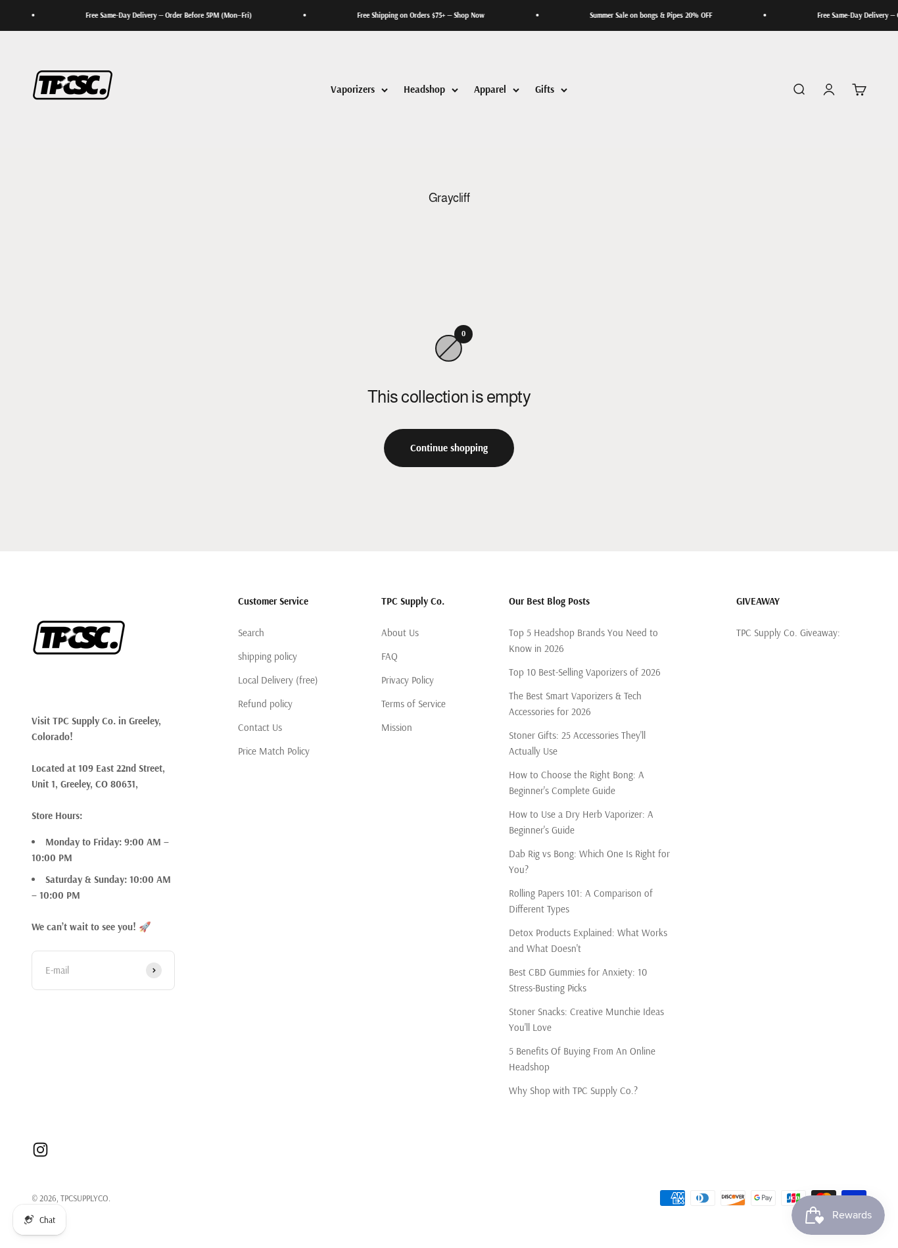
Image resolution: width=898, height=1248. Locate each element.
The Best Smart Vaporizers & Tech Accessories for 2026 (575, 703)
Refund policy (265, 703)
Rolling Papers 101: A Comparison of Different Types (581, 901)
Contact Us (260, 727)
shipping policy (267, 656)
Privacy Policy (407, 680)
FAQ (389, 656)
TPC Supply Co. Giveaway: (788, 632)
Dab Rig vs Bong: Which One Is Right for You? (589, 861)
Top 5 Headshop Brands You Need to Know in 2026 (583, 640)
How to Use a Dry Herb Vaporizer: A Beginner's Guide (581, 822)
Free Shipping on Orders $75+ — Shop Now (404, 15)
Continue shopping (449, 447)
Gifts (544, 89)
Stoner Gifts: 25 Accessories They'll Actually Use (577, 743)
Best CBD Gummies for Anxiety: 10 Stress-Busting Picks (578, 980)
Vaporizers (353, 89)
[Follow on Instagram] (40, 1150)
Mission (396, 727)
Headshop (424, 89)
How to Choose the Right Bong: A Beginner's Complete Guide (576, 782)
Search (251, 632)
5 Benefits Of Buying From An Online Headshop (582, 1059)
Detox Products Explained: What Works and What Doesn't (588, 940)
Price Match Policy (274, 751)
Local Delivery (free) (278, 680)
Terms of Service (413, 703)
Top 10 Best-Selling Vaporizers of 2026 (585, 672)
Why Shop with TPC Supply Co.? (573, 1090)
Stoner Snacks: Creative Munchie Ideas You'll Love (586, 1019)
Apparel (490, 89)
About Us (400, 632)
